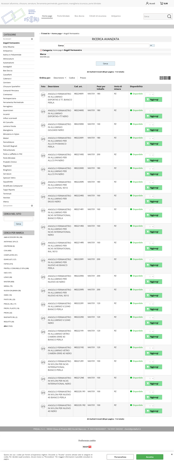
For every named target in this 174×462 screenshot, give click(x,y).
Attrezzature (8, 59)
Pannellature (8, 142)
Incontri (6, 114)
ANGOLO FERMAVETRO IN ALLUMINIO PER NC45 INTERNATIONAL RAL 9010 (59, 247)
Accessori (7, 39)
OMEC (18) (8, 295)
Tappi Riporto (9, 190)
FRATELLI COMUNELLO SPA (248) (16, 268)
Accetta (149, 457)
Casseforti (7, 75)
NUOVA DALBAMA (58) (12, 290)
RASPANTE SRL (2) (10, 317)
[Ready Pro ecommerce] (87, 447)
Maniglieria (8, 130)
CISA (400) (7, 250)
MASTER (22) (44, 57)
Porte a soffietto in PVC (12, 154)
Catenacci (7, 78)
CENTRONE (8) (9, 246)
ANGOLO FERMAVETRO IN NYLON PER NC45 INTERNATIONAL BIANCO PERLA (59, 365)
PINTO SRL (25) (9, 299)
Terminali (7, 194)
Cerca (61, 45)
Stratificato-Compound (12, 186)
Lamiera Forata (9, 126)
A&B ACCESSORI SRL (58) (13, 237)
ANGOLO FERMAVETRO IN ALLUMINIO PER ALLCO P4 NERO (59, 157)
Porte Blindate (9, 158)
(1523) (8, 326)
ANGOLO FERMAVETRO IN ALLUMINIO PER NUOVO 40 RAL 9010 (59, 292)
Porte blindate (63, 16)
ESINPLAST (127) (10, 259)
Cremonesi (7, 94)
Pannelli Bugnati (10, 146)
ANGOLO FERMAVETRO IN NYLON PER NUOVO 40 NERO (59, 408)
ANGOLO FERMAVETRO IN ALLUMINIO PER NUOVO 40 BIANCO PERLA (59, 264)
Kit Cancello (8, 122)
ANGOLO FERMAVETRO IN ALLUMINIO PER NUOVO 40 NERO (59, 279)
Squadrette (8, 182)
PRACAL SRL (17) (10, 304)
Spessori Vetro (9, 178)
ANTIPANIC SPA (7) (11, 241)
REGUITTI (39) (9, 321)
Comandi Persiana (11, 90)
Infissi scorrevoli (10, 118)
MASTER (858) (9, 281)
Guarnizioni (8, 110)
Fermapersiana (9, 98)
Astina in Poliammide (12, 55)
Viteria (6, 202)
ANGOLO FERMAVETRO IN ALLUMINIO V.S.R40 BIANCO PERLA (59, 306)
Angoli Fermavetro (11, 43)
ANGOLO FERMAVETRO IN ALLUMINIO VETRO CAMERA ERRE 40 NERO (60, 350)
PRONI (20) (8, 313)
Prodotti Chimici (10, 162)
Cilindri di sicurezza (97, 16)
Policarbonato (9, 150)
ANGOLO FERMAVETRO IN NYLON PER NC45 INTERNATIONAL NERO (59, 380)
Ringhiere (7, 170)
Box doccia (79, 16)
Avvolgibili (7, 67)
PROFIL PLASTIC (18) (11, 308)
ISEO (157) (7, 273)
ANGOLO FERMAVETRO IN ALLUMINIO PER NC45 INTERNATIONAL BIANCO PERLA (59, 214)
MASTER (91, 93)
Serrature (7, 174)
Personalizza (120, 457)
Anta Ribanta (8, 47)
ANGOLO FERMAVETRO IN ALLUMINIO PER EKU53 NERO (59, 198)
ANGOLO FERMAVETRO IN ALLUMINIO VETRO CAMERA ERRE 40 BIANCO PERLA (59, 335)
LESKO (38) (8, 277)
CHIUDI (172, 454)
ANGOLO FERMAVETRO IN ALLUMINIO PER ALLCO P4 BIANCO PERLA (59, 142)
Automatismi (8, 63)
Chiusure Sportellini (11, 86)
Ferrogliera (7, 106)
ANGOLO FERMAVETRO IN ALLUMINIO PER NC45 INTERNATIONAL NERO (59, 230)
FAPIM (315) (8, 264)
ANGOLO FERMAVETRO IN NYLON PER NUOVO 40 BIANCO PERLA (59, 394)
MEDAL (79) (8, 286)
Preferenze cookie (87, 440)
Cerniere (7, 82)
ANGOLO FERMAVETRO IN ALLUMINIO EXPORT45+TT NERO (59, 113)
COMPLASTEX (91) (10, 255)
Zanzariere (7, 206)
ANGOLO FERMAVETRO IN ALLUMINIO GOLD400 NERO (59, 127)
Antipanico (116, 16)
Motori (6, 138)
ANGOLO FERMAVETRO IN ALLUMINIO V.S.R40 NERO (59, 320)
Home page (47, 16)
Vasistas (6, 198)
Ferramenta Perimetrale (13, 102)
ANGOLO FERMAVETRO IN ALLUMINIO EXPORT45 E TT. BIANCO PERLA (60, 98)
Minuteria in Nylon (11, 134)
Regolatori (7, 166)
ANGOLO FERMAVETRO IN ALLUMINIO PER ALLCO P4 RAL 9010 (59, 185)
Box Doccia (7, 70)
